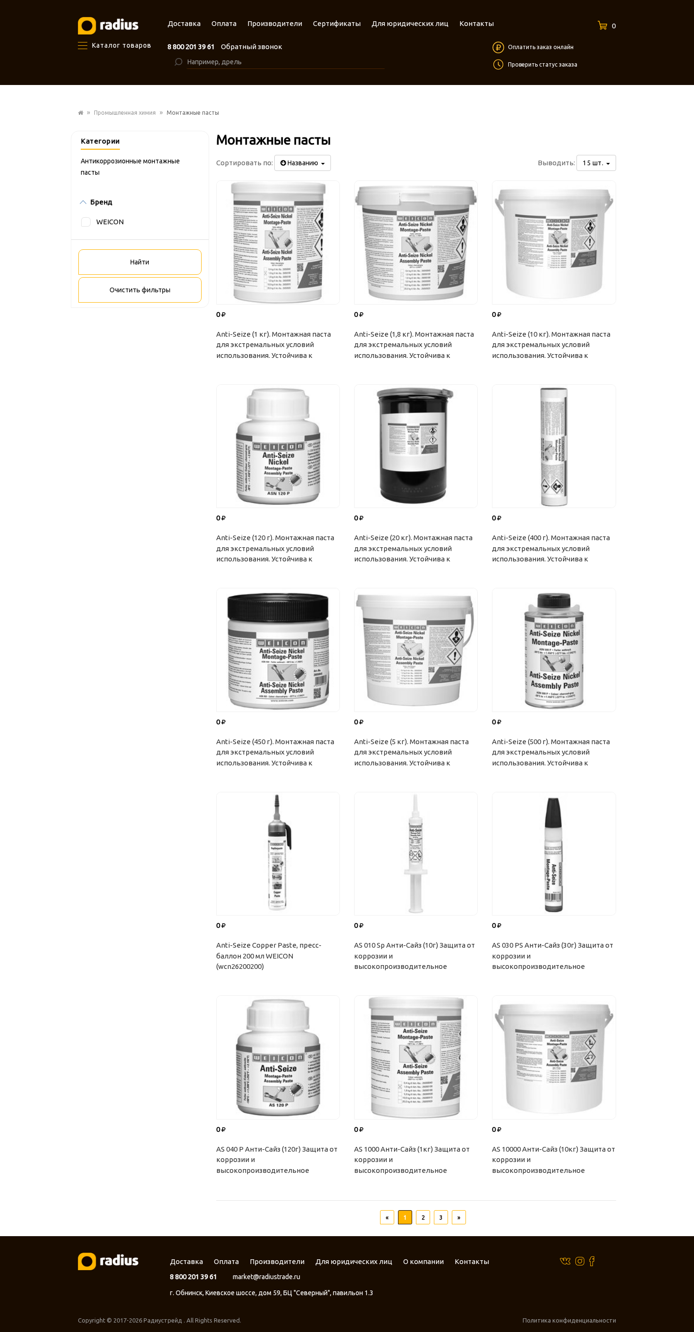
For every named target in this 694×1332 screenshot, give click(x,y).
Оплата (226, 1261)
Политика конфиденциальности (569, 1320)
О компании (423, 1261)
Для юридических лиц (353, 1261)
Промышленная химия (125, 113)
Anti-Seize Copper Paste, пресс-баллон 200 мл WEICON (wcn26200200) (269, 955)
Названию (303, 163)
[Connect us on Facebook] (591, 1261)
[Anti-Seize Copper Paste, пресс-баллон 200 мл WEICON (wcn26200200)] (278, 853)
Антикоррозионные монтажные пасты (130, 166)
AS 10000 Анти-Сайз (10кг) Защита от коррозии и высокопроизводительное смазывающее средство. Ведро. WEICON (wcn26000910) (553, 1161)
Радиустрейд (164, 1320)
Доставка (186, 1261)
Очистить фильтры (140, 290)
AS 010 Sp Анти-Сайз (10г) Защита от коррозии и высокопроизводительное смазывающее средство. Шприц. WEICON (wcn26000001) (414, 957)
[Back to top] (684, 1305)
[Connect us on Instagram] (579, 1261)
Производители (277, 1261)
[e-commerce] (108, 25)
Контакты (472, 1261)
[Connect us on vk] (565, 1260)
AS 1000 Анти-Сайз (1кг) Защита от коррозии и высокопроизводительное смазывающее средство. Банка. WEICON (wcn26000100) (412, 1161)
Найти (139, 262)
